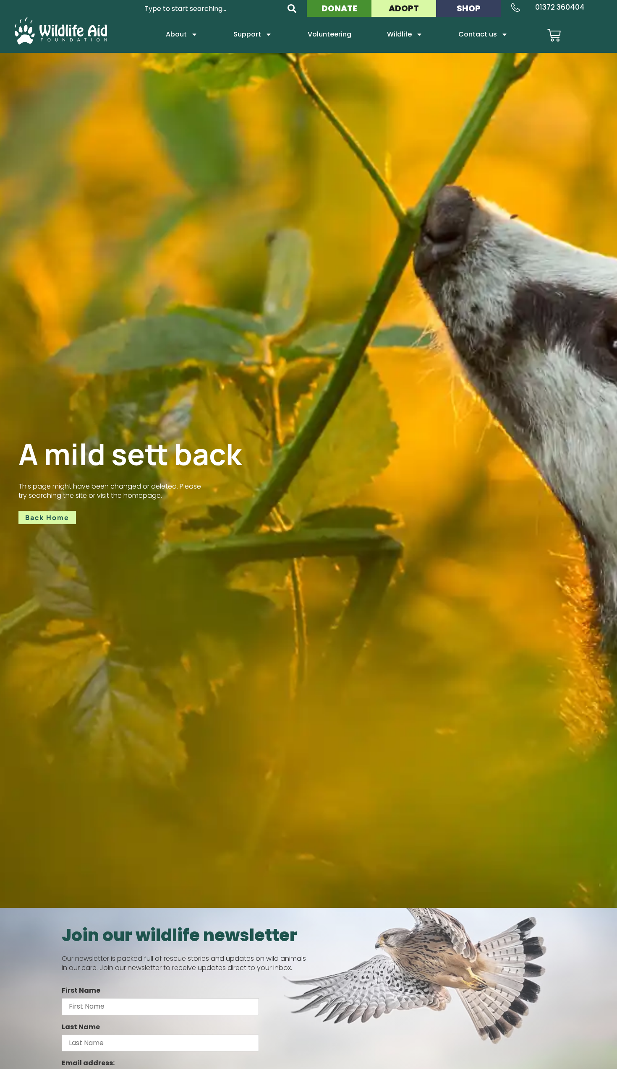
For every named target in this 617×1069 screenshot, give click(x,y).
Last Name (81, 1027)
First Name (81, 990)
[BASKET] (554, 35)
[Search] (292, 8)
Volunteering (329, 34)
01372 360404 (560, 7)
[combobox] (210, 8)
